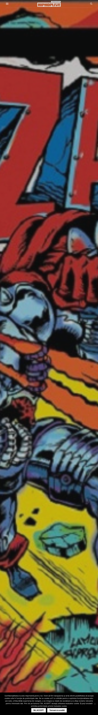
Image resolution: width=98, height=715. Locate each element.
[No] (95, 704)
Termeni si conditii (57, 710)
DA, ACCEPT (38, 710)
